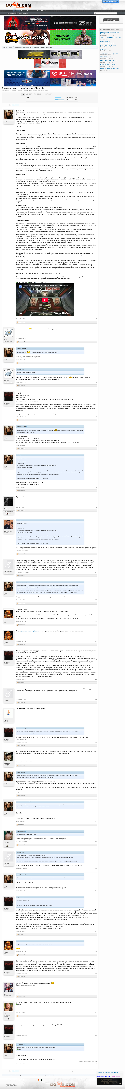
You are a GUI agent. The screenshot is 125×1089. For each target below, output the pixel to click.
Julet (5, 994)
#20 (96, 821)
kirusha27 (102, 47)
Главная (30, 1079)
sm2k (5, 1014)
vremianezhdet (8, 531)
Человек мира (8, 571)
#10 (96, 572)
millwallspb (7, 403)
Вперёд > (16, 105)
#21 (96, 841)
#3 (96, 359)
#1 (96, 318)
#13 (96, 641)
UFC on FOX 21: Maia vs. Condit (108, 61)
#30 (96, 1063)
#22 (96, 868)
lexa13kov (103, 39)
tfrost (101, 70)
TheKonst (6, 340)
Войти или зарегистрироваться (110, 1)
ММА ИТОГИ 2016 (105, 41)
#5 (96, 416)
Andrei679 (6, 700)
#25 (96, 951)
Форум (16, 10)
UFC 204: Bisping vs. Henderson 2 (109, 53)
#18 (96, 761)
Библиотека (48, 10)
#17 (96, 742)
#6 (96, 445)
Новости (10, 10)
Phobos (6, 621)
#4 (96, 382)
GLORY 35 (103, 49)
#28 (96, 1012)
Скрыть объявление (122, 1072)
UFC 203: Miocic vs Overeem (107, 57)
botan (5, 508)
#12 (96, 621)
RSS (38, 1080)
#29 (96, 1035)
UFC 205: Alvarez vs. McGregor (108, 45)
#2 (96, 338)
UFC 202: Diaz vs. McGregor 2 (107, 64)
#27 (96, 992)
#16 (96, 718)
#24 (96, 931)
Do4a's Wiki (40, 10)
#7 (96, 487)
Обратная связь (17, 1079)
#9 (96, 550)
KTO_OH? (6, 842)
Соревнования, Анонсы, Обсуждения (18, 90)
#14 (96, 679)
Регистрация (111, 20)
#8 (96, 507)
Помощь (25, 1079)
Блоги (22, 10)
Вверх (35, 1079)
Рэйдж (40, 90)
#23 (96, 890)
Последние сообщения (22, 13)
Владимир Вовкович (7, 763)
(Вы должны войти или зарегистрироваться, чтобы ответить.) (84, 1071)
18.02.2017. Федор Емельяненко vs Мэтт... (111, 37)
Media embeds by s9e (12, 1085)
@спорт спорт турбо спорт (30, 631)
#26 (96, 973)
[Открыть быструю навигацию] (97, 47)
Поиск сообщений (11, 13)
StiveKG (6, 720)
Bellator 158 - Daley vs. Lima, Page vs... (110, 68)
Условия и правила (10, 1084)
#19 (96, 792)
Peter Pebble (103, 35)
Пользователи (30, 10)
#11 (96, 599)
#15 (96, 699)
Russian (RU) (9, 1079)
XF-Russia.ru (14, 1086)
